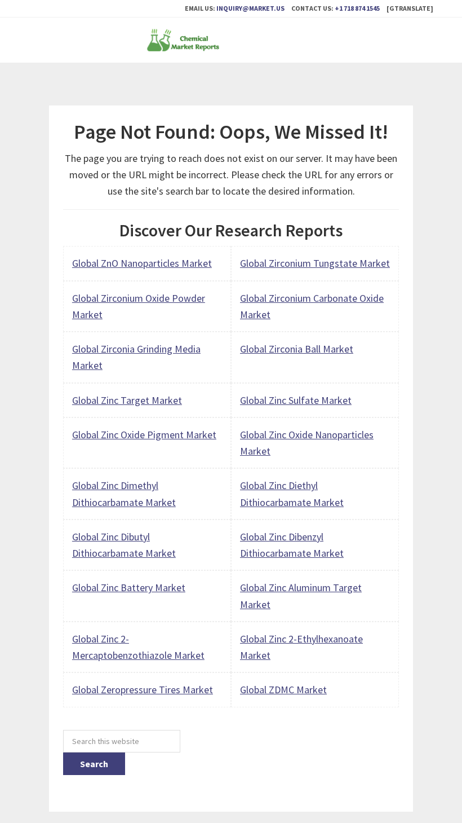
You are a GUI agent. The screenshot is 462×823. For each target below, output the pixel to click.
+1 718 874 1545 (357, 8)
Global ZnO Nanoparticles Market (142, 263)
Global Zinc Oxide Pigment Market (144, 434)
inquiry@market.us (250, 8)
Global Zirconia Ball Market (296, 348)
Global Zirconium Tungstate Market (315, 263)
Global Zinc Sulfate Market (296, 400)
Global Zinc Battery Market (128, 587)
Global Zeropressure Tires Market (142, 689)
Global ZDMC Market (283, 689)
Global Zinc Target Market (127, 400)
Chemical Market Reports (231, 40)
